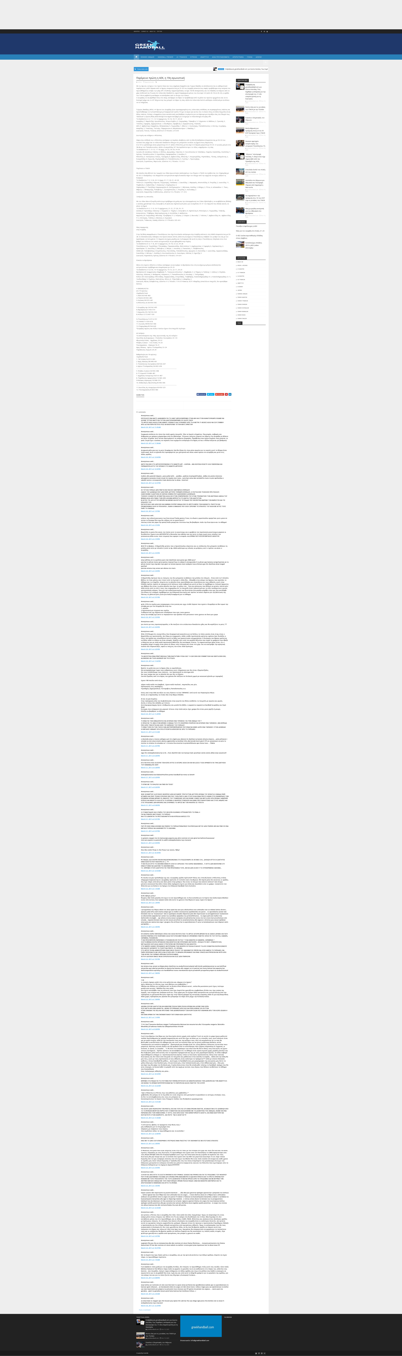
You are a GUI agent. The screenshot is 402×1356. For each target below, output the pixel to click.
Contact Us (144, 31)
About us (152, 31)
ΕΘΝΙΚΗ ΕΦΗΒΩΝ (242, 304)
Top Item (159, 31)
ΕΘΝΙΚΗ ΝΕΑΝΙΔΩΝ (243, 311)
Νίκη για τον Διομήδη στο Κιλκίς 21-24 (250, 231)
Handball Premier (165, 57)
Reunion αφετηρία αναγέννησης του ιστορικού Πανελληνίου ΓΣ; (255, 143)
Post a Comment (145, 1310)
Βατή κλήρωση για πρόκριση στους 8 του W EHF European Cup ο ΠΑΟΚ (255, 130)
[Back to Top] (264, 1353)
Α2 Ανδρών (241, 276)
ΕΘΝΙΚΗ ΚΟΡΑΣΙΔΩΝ (243, 308)
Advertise (137, 31)
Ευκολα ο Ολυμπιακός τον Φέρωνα (158, 1342)
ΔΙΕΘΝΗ (240, 290)
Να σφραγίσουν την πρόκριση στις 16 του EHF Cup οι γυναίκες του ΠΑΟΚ (255, 197)
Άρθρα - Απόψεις (242, 265)
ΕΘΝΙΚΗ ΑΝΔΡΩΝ (242, 297)
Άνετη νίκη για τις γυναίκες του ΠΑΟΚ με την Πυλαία (257, 69)
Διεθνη (259, 57)
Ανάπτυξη (241, 283)
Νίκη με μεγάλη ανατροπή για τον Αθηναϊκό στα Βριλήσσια (254, 210)
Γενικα (249, 57)
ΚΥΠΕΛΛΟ (193, 57)
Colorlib (145, 1353)
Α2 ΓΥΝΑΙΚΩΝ (241, 279)
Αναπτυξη (204, 57)
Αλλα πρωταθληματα (220, 57)
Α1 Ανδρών (241, 269)
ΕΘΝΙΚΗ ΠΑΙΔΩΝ (242, 318)
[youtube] (267, 31)
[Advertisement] (63, 14)
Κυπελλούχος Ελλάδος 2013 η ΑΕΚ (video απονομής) (253, 245)
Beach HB (240, 262)
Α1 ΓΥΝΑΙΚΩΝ (182, 57)
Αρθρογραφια (238, 57)
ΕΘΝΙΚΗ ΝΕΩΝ (241, 315)
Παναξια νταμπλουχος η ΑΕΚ (246, 226)
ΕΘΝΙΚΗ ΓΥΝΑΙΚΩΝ (243, 301)
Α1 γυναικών (233, 69)
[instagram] (264, 31)
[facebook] (261, 31)
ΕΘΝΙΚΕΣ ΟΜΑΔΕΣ (147, 57)
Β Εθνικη (240, 286)
